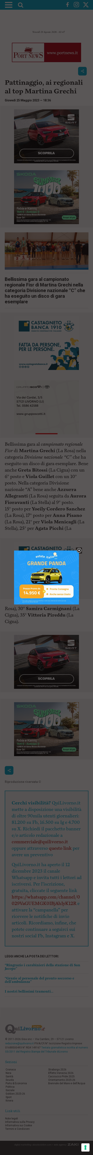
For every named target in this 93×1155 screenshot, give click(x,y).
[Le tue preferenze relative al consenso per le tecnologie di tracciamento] (85, 1147)
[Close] (79, 551)
